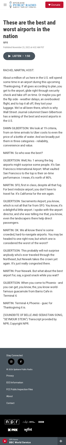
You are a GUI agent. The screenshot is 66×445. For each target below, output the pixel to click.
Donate (55, 4)
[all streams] (62, 441)
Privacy (10, 376)
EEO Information (14, 382)
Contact (10, 403)
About (9, 396)
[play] (5, 441)
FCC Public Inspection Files (19, 389)
